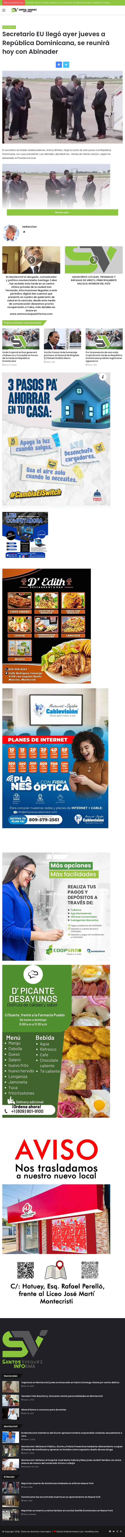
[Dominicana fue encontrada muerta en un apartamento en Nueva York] (10, 1501)
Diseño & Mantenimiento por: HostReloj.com (77, 1531)
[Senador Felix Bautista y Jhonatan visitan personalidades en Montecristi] (10, 1400)
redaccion (29, 227)
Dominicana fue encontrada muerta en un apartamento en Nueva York (60, 1496)
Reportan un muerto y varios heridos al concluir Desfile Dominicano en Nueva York (67, 1510)
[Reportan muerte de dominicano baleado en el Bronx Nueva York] (10, 1487)
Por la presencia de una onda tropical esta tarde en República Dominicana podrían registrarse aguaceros (104, 357)
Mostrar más (62, 212)
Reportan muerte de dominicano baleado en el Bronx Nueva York (57, 1483)
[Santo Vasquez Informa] (25, 10)
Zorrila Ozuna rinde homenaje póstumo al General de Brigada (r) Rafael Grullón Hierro (61, 355)
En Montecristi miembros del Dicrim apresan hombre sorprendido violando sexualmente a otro (71, 1434)
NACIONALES (9, 27)
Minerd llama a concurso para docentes (43, 1409)
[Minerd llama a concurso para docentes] (10, 1414)
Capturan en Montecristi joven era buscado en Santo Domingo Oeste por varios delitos (70, 1382)
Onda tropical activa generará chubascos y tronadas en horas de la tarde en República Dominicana (73, 2)
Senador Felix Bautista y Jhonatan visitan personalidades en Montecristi (62, 1396)
